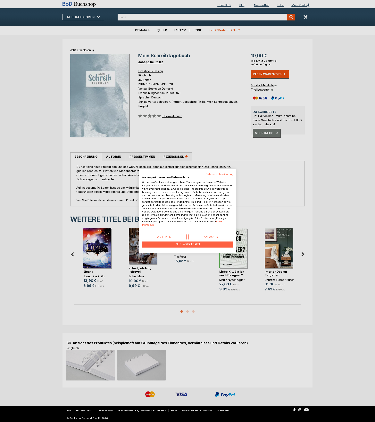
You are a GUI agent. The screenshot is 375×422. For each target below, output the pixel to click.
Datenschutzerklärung (219, 174)
